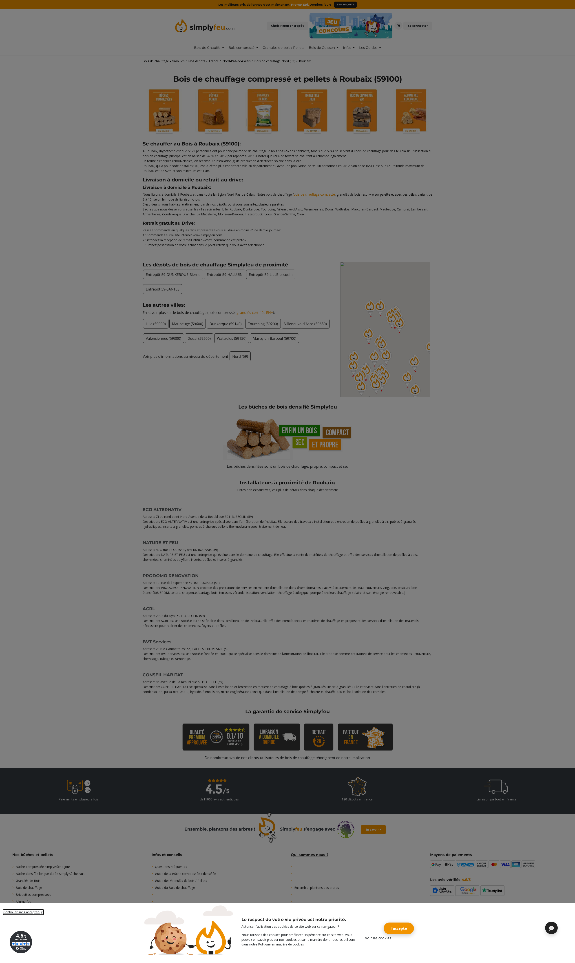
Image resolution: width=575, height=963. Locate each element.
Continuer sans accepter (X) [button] (23, 912)
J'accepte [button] (399, 928)
